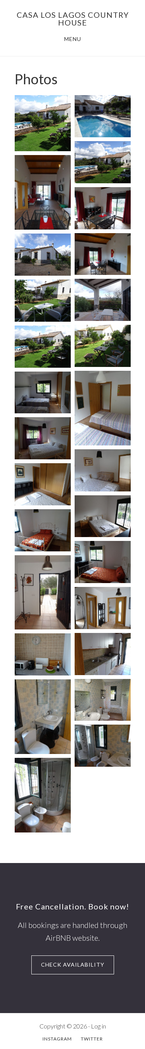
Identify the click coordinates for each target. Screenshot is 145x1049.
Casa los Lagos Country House (73, 18)
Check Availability (72, 964)
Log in (98, 1026)
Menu (72, 39)
